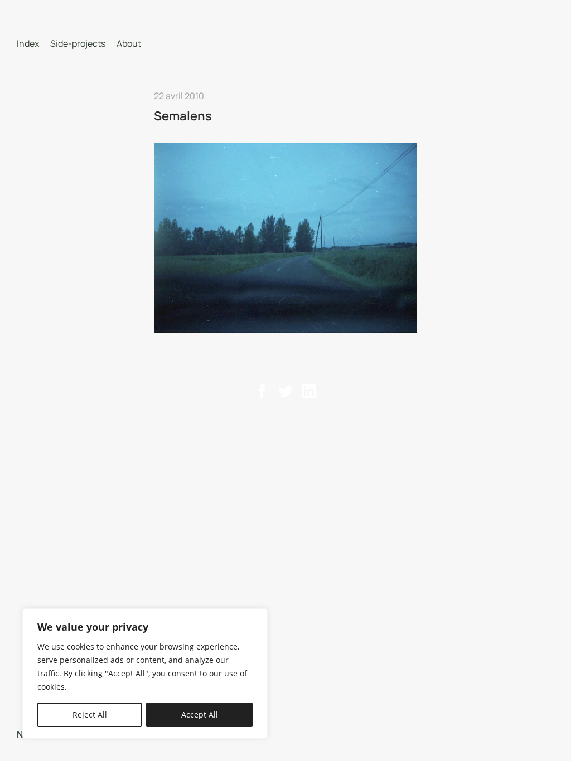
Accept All (199, 714)
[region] (145, 673)
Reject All (89, 714)
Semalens (183, 116)
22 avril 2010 (179, 96)
